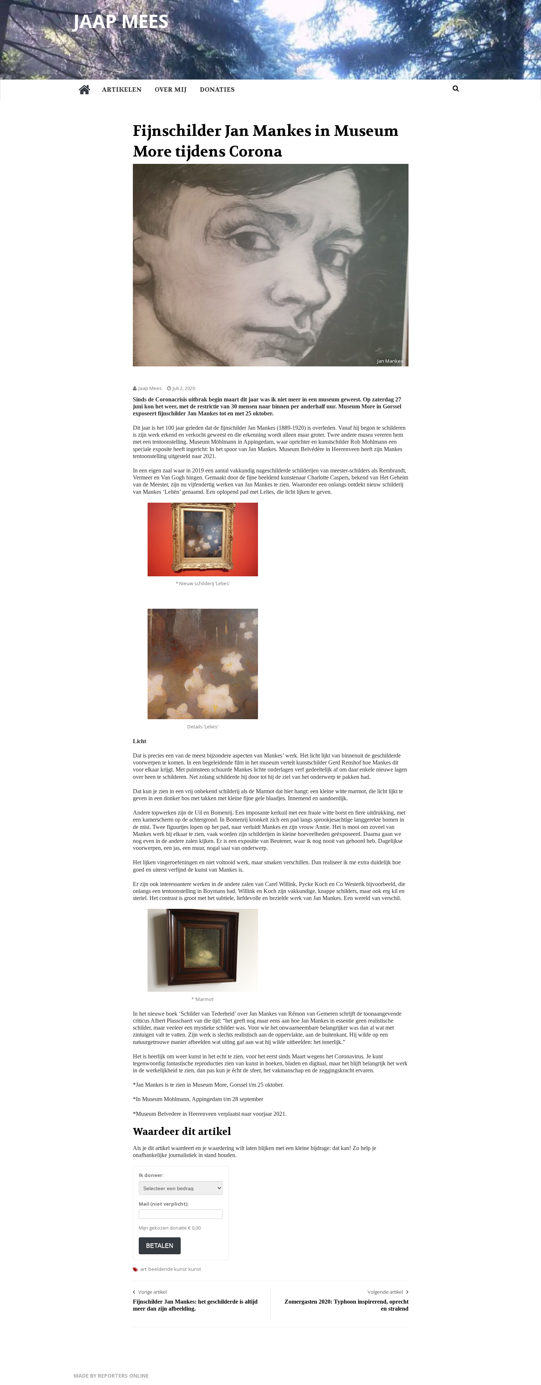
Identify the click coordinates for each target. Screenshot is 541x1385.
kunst (194, 1269)
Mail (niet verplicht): (164, 1204)
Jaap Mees (121, 21)
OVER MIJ (171, 89)
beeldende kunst (167, 1269)
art (143, 1269)
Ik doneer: (151, 1175)
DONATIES (217, 89)
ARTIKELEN (122, 89)
